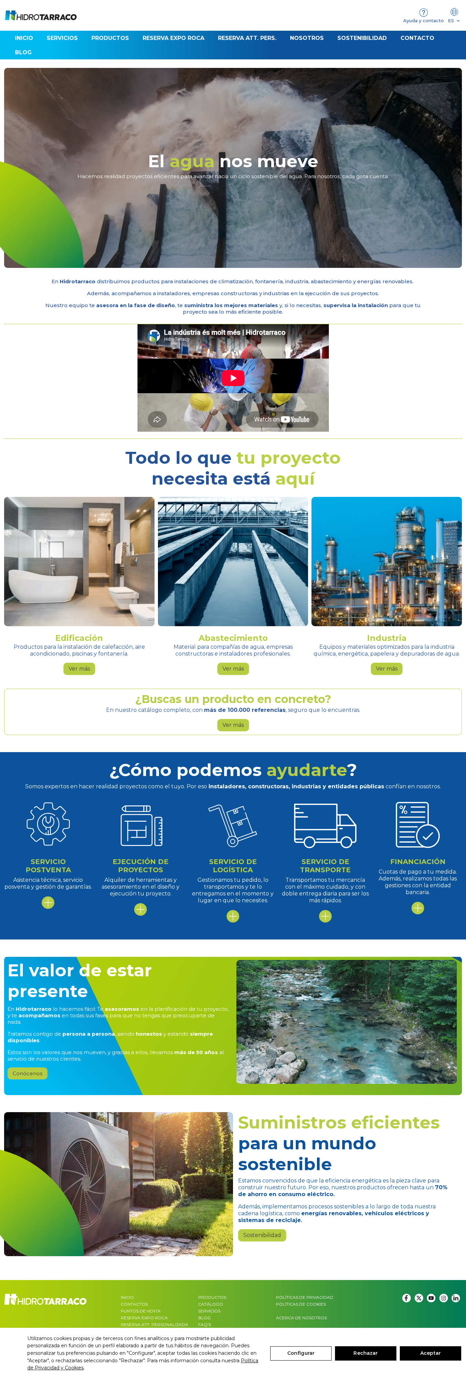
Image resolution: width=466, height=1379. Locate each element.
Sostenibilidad (262, 1235)
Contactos (134, 1304)
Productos (212, 1297)
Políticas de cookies (301, 1304)
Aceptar (430, 1353)
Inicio (127, 1297)
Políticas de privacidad (304, 1297)
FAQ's (204, 1324)
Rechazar (365, 1353)
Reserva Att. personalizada (154, 1324)
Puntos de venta (141, 1310)
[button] (110, 38)
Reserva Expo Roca (144, 1317)
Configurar (301, 1353)
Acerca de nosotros (301, 1317)
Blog (204, 1317)
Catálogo (210, 1304)
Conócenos (27, 1073)
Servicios (209, 1310)
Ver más (79, 668)
